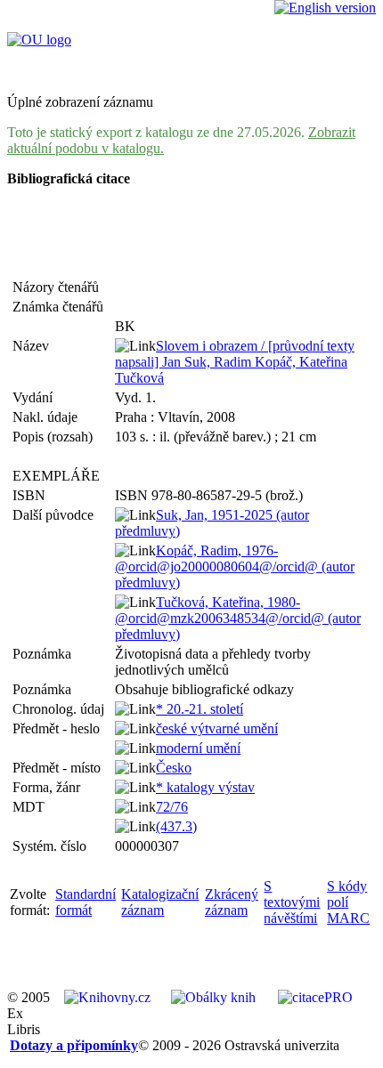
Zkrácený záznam (231, 902)
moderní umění (198, 748)
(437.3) (176, 826)
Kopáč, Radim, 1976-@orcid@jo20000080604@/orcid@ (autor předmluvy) (234, 566)
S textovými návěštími (292, 902)
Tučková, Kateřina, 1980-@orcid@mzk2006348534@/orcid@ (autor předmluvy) (238, 618)
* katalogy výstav (205, 787)
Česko (174, 767)
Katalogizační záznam (160, 902)
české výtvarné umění (217, 728)
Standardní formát (85, 902)
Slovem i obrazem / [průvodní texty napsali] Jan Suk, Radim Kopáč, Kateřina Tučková (234, 361)
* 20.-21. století (199, 708)
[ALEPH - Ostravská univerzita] (39, 39)
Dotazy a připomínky (74, 1045)
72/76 (172, 806)
